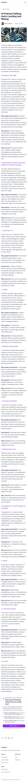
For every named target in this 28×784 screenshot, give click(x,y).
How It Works (4, 757)
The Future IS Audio (9, 609)
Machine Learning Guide (10, 346)
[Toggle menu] (25, 2)
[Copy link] (12, 738)
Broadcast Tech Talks (9, 75)
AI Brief (5, 289)
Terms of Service (5, 772)
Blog (16, 757)
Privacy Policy (4, 769)
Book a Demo (4, 762)
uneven (5, 560)
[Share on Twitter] (6, 738)
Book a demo (13, 726)
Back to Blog (6, 9)
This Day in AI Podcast (10, 401)
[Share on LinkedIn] (9, 738)
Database (17, 759)
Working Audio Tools (9, 449)
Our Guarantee (4, 759)
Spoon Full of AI (8, 230)
